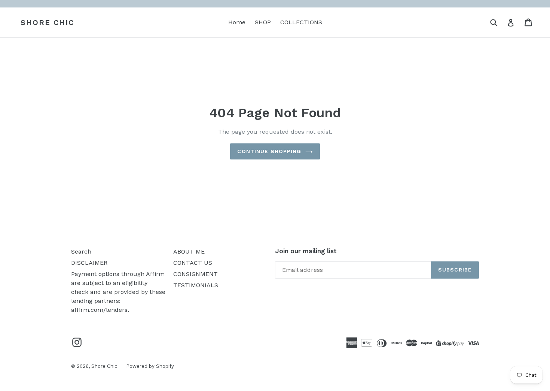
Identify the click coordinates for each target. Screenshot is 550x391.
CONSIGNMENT (195, 273)
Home (236, 22)
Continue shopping (269, 151)
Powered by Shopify (150, 366)
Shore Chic (47, 22)
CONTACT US (192, 262)
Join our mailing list (306, 251)
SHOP (263, 22)
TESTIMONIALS (195, 285)
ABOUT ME (189, 251)
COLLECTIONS (301, 22)
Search (81, 251)
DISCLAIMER (89, 262)
